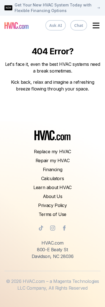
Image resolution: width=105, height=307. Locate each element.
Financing (52, 169)
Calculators (52, 178)
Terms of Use (52, 214)
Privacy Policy (52, 205)
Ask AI (55, 25)
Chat (78, 25)
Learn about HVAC (52, 187)
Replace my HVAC (52, 151)
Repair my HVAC (52, 160)
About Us (52, 196)
